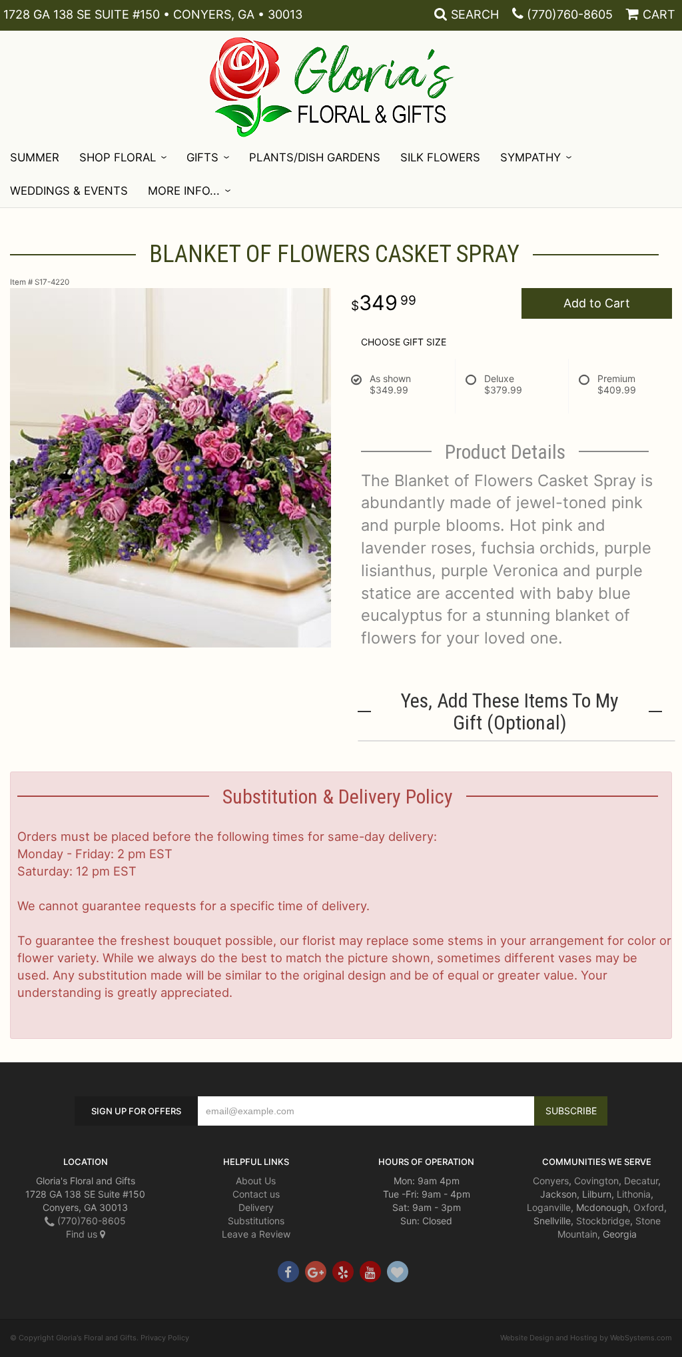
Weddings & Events (69, 190)
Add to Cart (596, 303)
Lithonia (634, 1194)
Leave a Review (256, 1234)
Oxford (648, 1207)
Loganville (549, 1207)
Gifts (202, 157)
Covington (596, 1180)
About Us (256, 1180)
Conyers (551, 1180)
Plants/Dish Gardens (314, 157)
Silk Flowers (440, 157)
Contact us (256, 1194)
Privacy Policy (165, 1337)
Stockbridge (603, 1220)
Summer (34, 157)
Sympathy (530, 157)
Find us (83, 1234)
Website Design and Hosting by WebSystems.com (586, 1337)
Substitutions (256, 1220)
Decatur (641, 1180)
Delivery (256, 1207)
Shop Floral (117, 157)
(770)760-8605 (570, 14)
